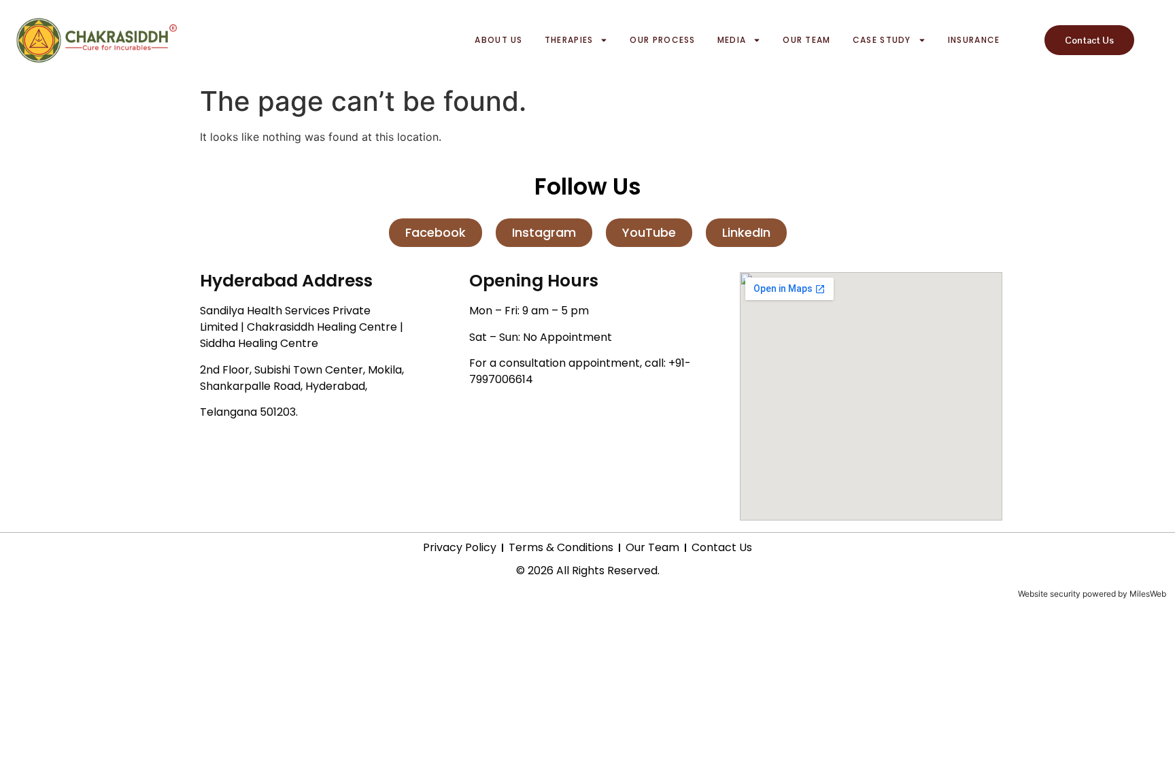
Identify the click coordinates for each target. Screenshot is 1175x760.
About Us (498, 40)
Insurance (974, 40)
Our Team (806, 40)
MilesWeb (1147, 594)
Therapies (569, 40)
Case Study (882, 40)
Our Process (662, 40)
